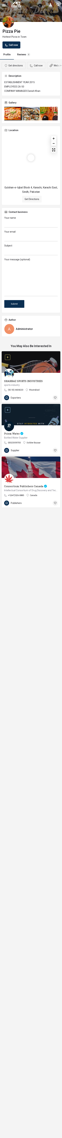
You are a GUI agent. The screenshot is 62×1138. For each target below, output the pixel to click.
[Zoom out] (53, 143)
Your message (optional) (17, 259)
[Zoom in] (53, 138)
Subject (8, 245)
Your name (10, 217)
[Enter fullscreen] (53, 149)
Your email (10, 231)
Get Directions (32, 199)
